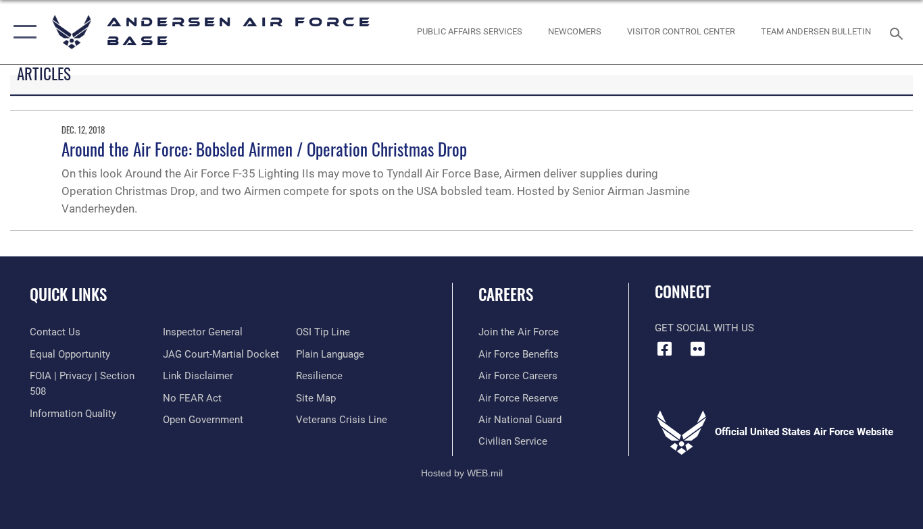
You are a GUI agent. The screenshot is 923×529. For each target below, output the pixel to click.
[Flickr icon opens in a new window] (698, 349)
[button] (22, 32)
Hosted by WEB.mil (462, 473)
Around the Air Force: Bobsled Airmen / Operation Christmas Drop (264, 148)
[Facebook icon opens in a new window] (665, 349)
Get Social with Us (704, 328)
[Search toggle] (898, 32)
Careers (505, 294)
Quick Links (68, 294)
